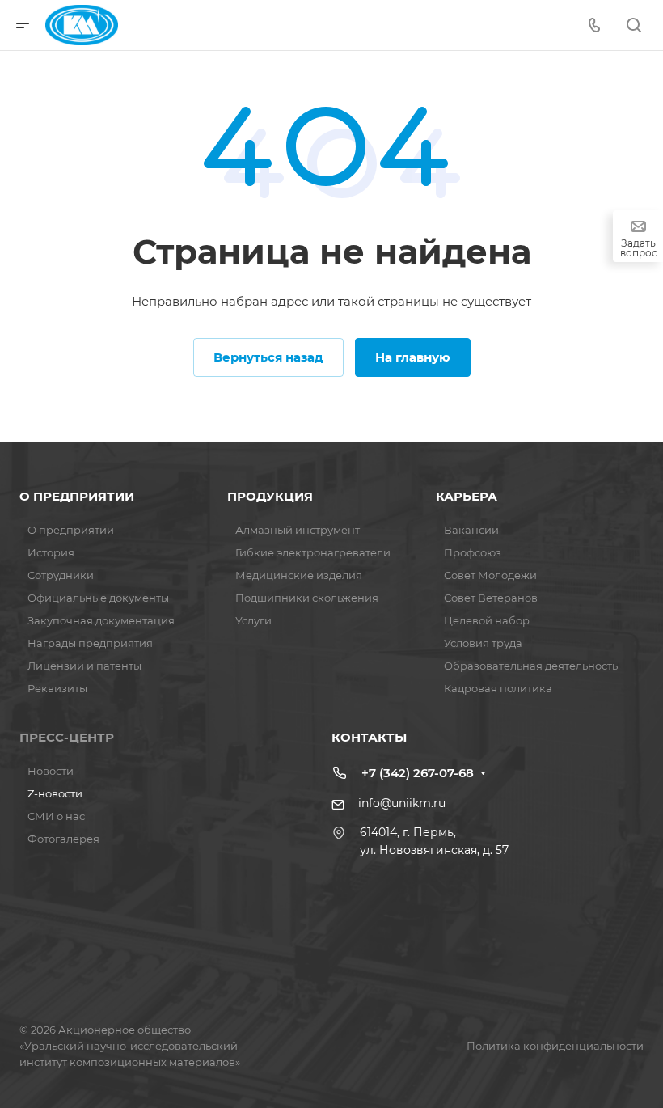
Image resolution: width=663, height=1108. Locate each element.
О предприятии (70, 529)
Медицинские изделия (298, 575)
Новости (50, 770)
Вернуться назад (268, 357)
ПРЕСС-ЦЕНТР (66, 737)
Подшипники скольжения (306, 597)
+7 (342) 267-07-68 (417, 772)
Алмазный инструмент (297, 529)
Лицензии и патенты (84, 665)
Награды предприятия (90, 642)
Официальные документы (98, 597)
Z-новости (54, 793)
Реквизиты (57, 688)
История (50, 552)
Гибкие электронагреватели (313, 552)
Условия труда (483, 642)
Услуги (253, 620)
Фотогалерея (63, 838)
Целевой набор (487, 620)
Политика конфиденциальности (555, 1045)
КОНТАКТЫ (369, 737)
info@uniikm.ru (402, 803)
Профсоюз (472, 552)
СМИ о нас (56, 816)
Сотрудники (60, 575)
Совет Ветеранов (491, 597)
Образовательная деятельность (531, 665)
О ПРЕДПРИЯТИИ (76, 496)
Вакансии (471, 529)
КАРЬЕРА (466, 496)
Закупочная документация (101, 620)
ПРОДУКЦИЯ (270, 496)
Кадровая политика (498, 688)
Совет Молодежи (490, 575)
